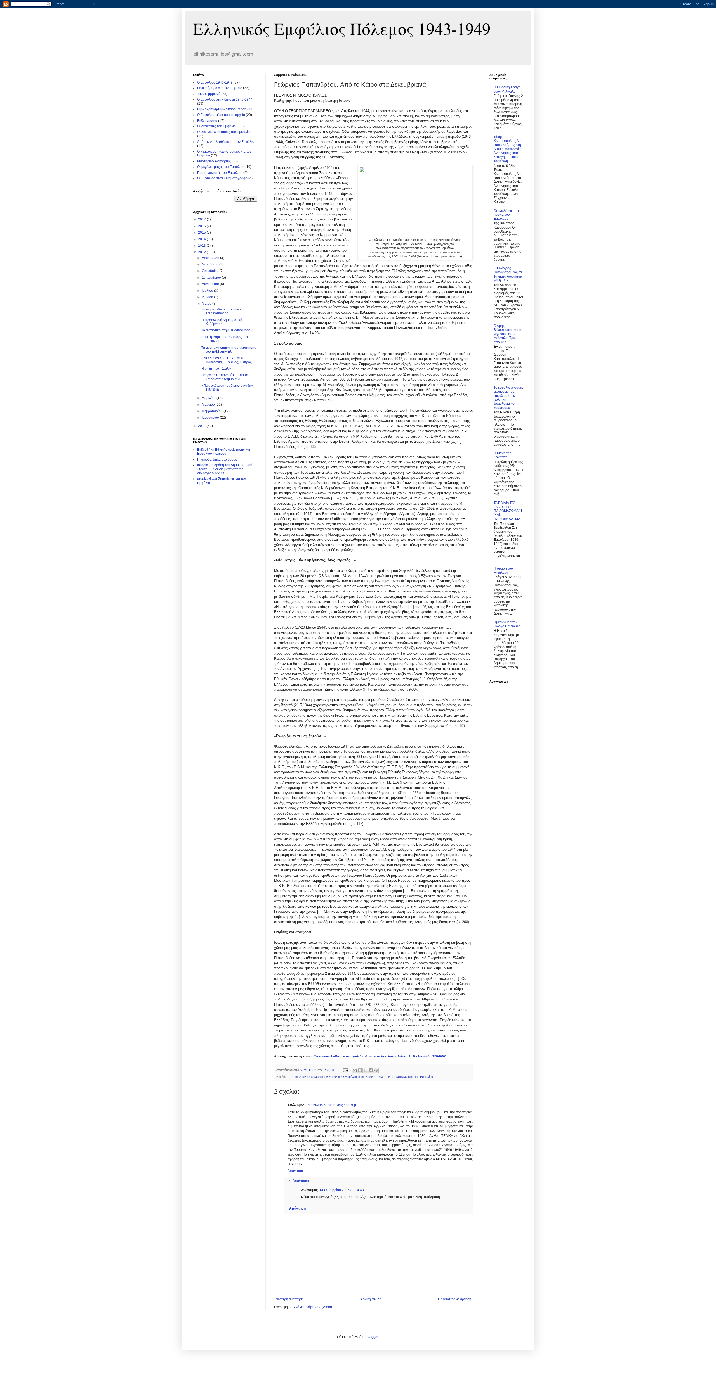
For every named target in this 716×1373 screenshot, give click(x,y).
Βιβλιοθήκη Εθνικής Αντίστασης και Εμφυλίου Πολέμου (223, 452)
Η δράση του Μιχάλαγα (503, 570)
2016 (202, 226)
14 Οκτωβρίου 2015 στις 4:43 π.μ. (344, 1190)
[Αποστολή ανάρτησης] (345, 1069)
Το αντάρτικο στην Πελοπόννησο (225, 330)
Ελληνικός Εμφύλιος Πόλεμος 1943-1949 (342, 28)
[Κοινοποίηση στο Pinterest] (376, 1070)
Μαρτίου (209, 404)
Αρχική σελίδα (371, 1299)
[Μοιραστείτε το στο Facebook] (370, 1070)
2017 (202, 219)
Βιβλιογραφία (207, 121)
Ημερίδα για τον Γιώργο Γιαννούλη (507, 624)
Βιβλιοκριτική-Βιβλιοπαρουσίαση (221, 109)
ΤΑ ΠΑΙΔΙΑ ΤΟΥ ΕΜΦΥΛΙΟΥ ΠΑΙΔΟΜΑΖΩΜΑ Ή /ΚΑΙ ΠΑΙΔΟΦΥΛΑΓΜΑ (508, 511)
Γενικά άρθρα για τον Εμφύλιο (219, 88)
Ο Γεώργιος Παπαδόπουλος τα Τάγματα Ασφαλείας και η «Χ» (508, 274)
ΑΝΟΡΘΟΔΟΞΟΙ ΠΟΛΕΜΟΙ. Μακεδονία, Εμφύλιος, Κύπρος (226, 360)
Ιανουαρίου (211, 417)
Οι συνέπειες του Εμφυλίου (217, 126)
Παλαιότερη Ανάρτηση (454, 1299)
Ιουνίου (208, 297)
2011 (202, 426)
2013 (202, 246)
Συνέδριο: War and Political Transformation (221, 311)
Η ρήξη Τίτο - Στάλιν (216, 369)
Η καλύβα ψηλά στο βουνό (217, 459)
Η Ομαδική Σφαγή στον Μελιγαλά (507, 89)
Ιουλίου (208, 291)
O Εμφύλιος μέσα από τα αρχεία (221, 115)
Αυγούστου (211, 284)
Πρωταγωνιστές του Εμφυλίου (412, 1076)
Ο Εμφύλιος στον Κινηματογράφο (222, 178)
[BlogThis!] (360, 1070)
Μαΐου (207, 303)
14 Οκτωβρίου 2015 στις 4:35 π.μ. (331, 1105)
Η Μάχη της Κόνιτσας (502, 455)
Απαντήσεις (301, 1181)
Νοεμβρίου (210, 264)
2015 (202, 232)
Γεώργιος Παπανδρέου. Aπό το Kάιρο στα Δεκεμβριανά (224, 377)
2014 (202, 239)
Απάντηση (295, 1171)
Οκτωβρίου (211, 271)
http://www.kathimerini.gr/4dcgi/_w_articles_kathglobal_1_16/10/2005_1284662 (378, 1056)
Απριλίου (209, 398)
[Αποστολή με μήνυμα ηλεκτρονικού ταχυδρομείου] (354, 1070)
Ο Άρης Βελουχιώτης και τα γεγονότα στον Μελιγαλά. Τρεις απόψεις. (508, 334)
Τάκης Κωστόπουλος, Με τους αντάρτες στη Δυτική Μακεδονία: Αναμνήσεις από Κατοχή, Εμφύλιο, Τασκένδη (508, 149)
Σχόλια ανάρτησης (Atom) (313, 1307)
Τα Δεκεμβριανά (208, 94)
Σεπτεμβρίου (212, 277)
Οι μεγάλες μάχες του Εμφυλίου (220, 167)
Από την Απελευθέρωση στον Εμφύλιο (314, 1076)
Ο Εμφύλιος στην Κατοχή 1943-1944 (366, 1076)
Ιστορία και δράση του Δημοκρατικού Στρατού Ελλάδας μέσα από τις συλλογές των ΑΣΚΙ (224, 469)
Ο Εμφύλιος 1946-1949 (215, 82)
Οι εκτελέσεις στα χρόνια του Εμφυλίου (506, 215)
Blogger (372, 1337)
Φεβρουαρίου (212, 411)
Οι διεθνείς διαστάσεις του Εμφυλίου (224, 132)
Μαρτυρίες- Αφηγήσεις (214, 161)
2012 (202, 252)
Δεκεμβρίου (211, 258)
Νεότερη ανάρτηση (289, 1299)
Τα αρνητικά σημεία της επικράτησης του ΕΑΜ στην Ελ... (228, 350)
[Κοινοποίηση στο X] (365, 1070)
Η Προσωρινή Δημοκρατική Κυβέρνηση (221, 322)
